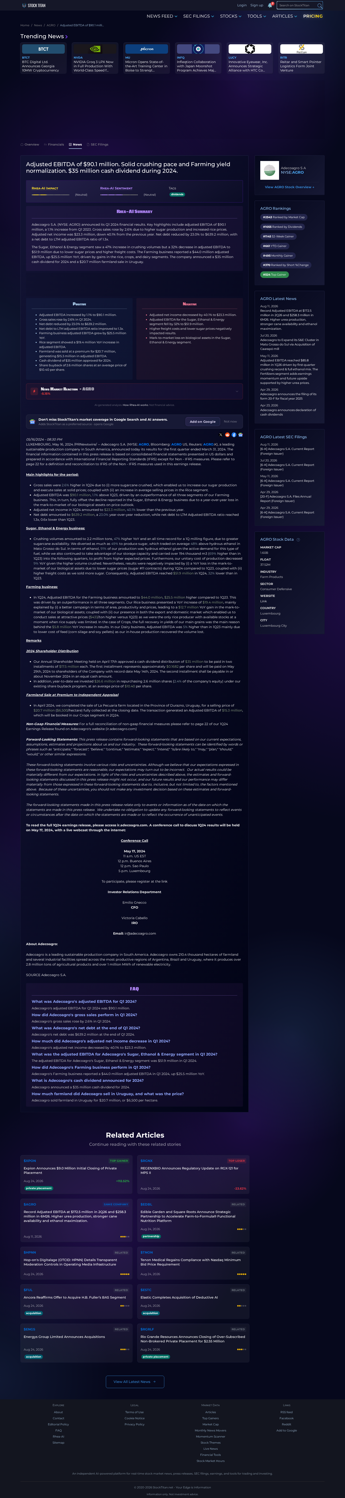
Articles (210, 1412)
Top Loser (237, 1160)
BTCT (26, 57)
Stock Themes (211, 1442)
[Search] (320, 5)
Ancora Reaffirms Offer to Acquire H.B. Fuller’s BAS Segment (75, 1297)
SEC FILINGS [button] (196, 16)
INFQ (180, 57)
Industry (268, 571)
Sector (266, 584)
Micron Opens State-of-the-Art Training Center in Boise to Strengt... (146, 66)
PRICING (313, 16)
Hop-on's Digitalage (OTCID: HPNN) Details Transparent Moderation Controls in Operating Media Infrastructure (70, 1262)
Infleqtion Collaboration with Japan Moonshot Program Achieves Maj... (196, 66)
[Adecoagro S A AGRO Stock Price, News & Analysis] (269, 170)
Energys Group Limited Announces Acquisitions (64, 1337)
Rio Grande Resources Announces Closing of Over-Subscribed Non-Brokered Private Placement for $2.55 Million (193, 1339)
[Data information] (298, 540)
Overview (32, 144)
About (58, 1412)
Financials (56, 144)
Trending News (42, 36)
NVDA (78, 57)
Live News (210, 1448)
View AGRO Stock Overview (289, 187)
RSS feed (286, 1412)
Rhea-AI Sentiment (116, 188)
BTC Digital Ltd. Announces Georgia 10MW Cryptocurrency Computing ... (40, 68)
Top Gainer (119, 1160)
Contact (58, 1418)
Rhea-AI (58, 1436)
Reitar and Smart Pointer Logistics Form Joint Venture (301, 66)
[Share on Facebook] (233, 434)
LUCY (232, 57)
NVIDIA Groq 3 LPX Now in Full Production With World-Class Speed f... (93, 66)
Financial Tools (210, 1455)
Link (263, 601)
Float (265, 559)
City (263, 620)
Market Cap (270, 547)
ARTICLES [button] (282, 16)
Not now (230, 421)
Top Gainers (210, 1418)
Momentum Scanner (210, 1436)
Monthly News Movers (210, 1430)
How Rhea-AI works (135, 405)
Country (268, 608)
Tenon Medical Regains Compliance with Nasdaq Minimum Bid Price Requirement (191, 1262)
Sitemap (58, 1442)
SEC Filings (99, 144)
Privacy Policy (135, 1424)
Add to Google (286, 1430)
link (164, 881)
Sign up (256, 5)
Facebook (287, 1418)
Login (242, 5)
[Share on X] (220, 434)
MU (127, 57)
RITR (283, 57)
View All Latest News (132, 1381)
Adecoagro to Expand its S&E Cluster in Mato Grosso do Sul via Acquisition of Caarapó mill (289, 344)
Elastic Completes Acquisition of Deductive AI (179, 1297)
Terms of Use (134, 1412)
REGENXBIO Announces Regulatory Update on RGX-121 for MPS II (189, 1170)
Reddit (286, 1424)
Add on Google (203, 421)
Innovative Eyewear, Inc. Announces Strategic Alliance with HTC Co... (248, 66)
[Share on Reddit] (226, 434)
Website (267, 596)
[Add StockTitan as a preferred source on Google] (239, 434)
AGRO (144, 444)
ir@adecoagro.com (140, 933)
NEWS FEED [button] (160, 16)
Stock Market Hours (211, 1461)
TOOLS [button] (254, 16)
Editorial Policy (58, 1424)
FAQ (58, 1430)
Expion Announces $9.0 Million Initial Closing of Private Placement (70, 1170)
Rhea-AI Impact (45, 188)
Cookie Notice (135, 1418)
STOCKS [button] (228, 16)
